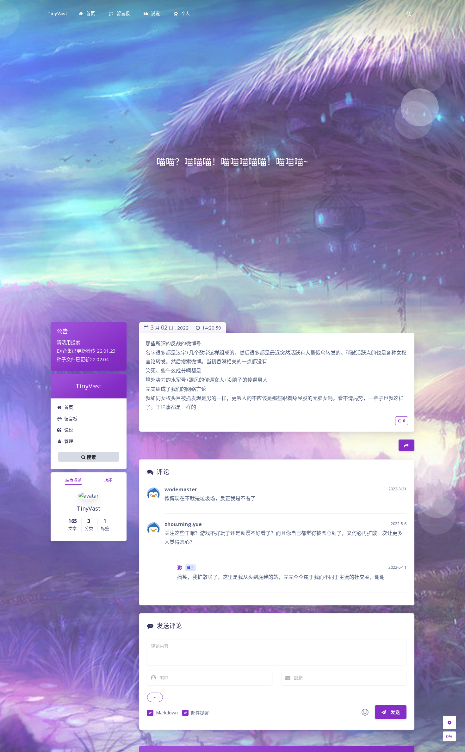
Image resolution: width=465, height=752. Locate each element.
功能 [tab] (108, 480)
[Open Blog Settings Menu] (449, 722)
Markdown (167, 713)
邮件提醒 (200, 713)
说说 (68, 430)
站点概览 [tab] (73, 480)
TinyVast (57, 13)
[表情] (365, 712)
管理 (68, 441)
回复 (398, 504)
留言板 (71, 418)
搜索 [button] (90, 457)
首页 (68, 407)
